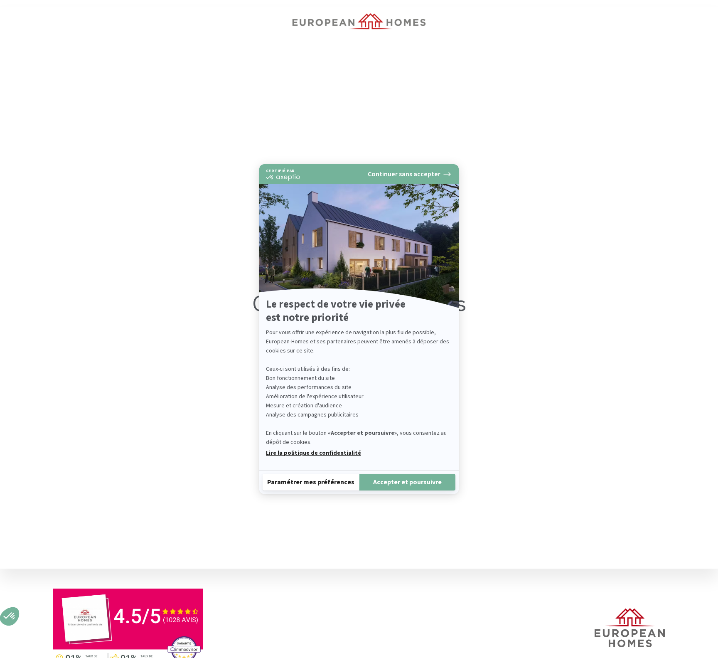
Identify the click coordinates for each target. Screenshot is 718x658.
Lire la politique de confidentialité (313, 453)
